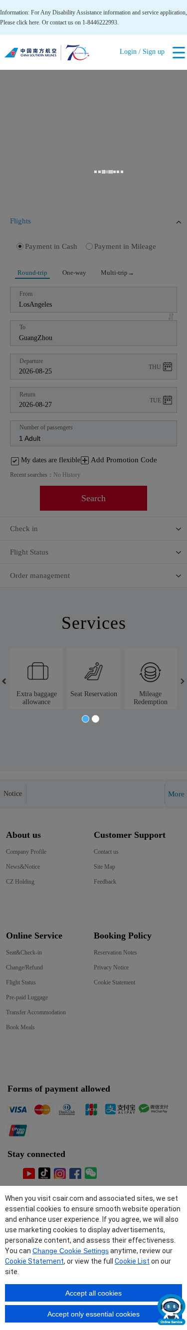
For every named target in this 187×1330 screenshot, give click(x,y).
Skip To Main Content (26, 3)
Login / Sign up (142, 51)
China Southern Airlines (47, 55)
